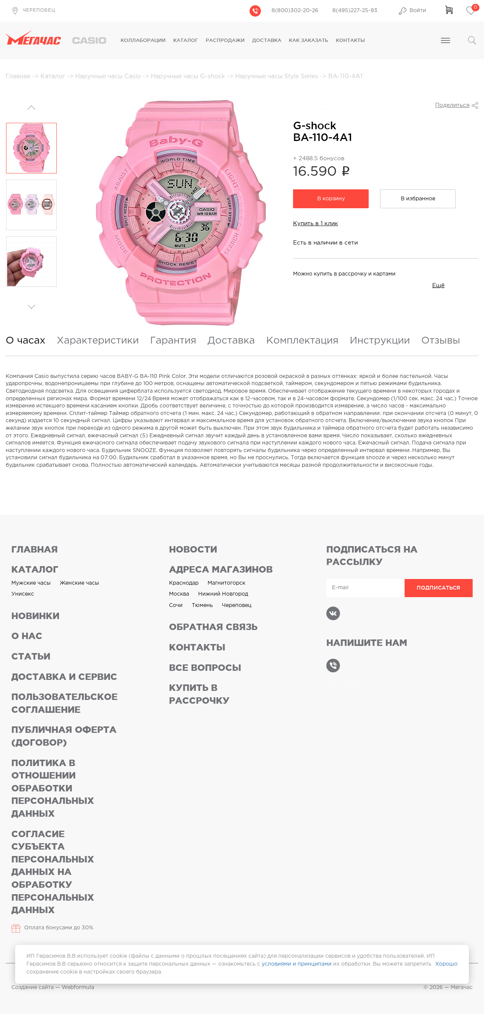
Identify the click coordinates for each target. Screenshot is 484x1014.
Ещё (438, 285)
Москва (179, 594)
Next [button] (31, 299)
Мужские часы (31, 583)
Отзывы (440, 340)
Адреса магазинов (221, 569)
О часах (25, 340)
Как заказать (308, 40)
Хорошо (446, 964)
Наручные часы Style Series (277, 76)
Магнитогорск (226, 583)
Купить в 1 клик (315, 223)
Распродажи (225, 40)
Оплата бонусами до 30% (58, 928)
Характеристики (98, 340)
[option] (31, 148)
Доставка (266, 40)
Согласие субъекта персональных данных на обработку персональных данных (52, 872)
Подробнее (314, 141)
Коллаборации (143, 40)
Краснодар (184, 583)
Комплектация (302, 340)
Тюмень (202, 605)
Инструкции (380, 340)
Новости (193, 549)
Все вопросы (205, 668)
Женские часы (79, 583)
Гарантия (173, 340)
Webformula (78, 987)
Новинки (35, 616)
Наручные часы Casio (109, 76)
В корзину (331, 199)
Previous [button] (31, 108)
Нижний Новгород (223, 594)
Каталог (185, 40)
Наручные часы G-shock (189, 76)
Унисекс (22, 594)
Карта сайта (342, 683)
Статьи (30, 656)
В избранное (418, 199)
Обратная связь (213, 627)
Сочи (176, 605)
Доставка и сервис (64, 677)
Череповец (236, 605)
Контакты (350, 40)
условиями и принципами (297, 964)
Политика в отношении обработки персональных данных (52, 788)
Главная (19, 76)
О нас (26, 636)
